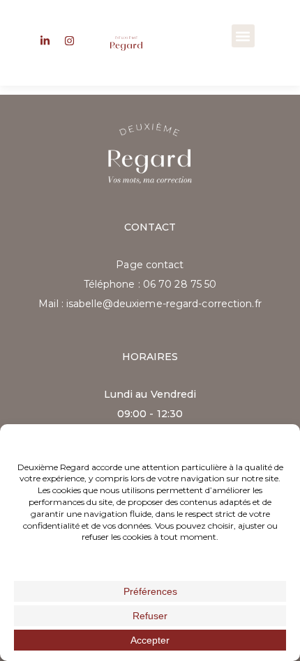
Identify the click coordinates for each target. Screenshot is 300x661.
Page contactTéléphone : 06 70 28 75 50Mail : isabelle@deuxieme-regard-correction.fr (150, 284)
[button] (243, 35)
